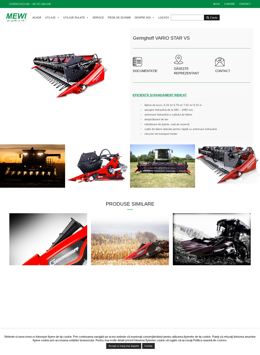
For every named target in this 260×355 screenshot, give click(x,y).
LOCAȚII (163, 17)
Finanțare (200, 324)
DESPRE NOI (143, 17)
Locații (198, 307)
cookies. (222, 340)
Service (199, 313)
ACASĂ (36, 17)
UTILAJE (50, 17)
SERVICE (98, 17)
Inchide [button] (148, 346)
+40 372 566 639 (88, 307)
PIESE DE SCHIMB (119, 17)
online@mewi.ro (90, 313)
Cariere (229, 4)
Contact (245, 4)
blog (216, 4)
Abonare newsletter (144, 324)
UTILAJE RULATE (74, 17)
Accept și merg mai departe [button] (123, 346)
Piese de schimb (204, 319)
